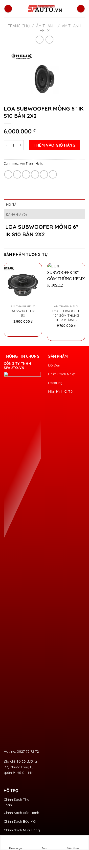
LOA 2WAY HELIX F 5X (23, 313)
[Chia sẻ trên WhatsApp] (8, 174)
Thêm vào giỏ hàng (54, 145)
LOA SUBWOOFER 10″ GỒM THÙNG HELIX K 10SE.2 (66, 315)
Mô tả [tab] (11, 204)
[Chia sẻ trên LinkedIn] (53, 174)
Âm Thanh (45, 25)
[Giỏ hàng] (81, 9)
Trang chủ (19, 25)
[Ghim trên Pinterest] (44, 174)
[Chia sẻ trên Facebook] (17, 174)
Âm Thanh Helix (31, 163)
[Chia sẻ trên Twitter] (26, 174)
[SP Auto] (44, 8)
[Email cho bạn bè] (35, 174)
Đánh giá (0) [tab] (16, 214)
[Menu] (8, 9)
